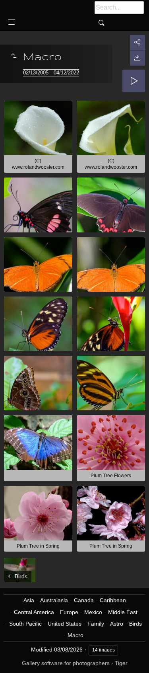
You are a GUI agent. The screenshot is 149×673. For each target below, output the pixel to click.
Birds (135, 623)
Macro (75, 635)
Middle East (122, 612)
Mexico (93, 612)
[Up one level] (13, 56)
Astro (116, 623)
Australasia (54, 600)
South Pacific (25, 623)
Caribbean (113, 600)
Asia (28, 600)
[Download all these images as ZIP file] (137, 58)
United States (64, 623)
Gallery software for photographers (66, 663)
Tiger (121, 663)
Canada (84, 600)
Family (95, 623)
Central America (34, 612)
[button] (15, 657)
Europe (69, 612)
